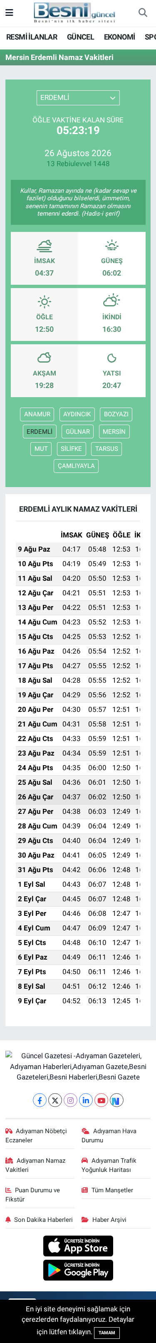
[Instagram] (70, 1100)
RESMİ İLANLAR (31, 36)
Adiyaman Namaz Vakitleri (35, 1165)
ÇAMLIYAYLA (76, 466)
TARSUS (106, 449)
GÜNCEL (80, 36)
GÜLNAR (78, 431)
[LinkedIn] (86, 1100)
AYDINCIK (77, 414)
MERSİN (114, 431)
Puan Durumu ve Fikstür (32, 1194)
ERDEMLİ (39, 431)
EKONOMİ (119, 36)
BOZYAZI (116, 414)
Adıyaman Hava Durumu (109, 1135)
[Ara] (143, 13)
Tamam (107, 1333)
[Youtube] (101, 1100)
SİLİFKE (71, 449)
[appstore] (78, 1247)
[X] (55, 1100)
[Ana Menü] (9, 13)
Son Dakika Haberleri (43, 1220)
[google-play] (78, 1271)
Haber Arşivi (109, 1220)
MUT (41, 449)
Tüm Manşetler (112, 1190)
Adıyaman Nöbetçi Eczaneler (36, 1135)
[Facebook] (40, 1100)
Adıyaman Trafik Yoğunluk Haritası (109, 1165)
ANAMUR (37, 414)
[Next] (117, 1100)
